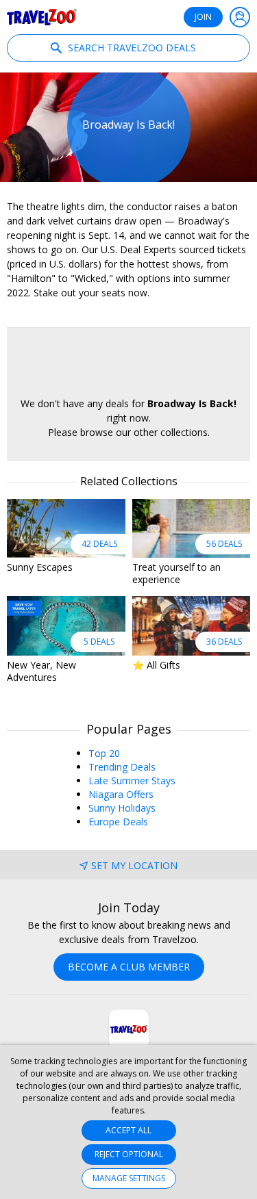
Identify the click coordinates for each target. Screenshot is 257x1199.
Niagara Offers (121, 794)
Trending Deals (122, 766)
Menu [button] (240, 17)
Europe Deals (118, 821)
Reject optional (129, 1154)
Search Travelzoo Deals (130, 47)
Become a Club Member (129, 966)
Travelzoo (42, 17)
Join (203, 17)
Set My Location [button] (134, 865)
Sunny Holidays (122, 807)
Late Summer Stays (131, 780)
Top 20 (104, 753)
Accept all (128, 1130)
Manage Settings (129, 1178)
